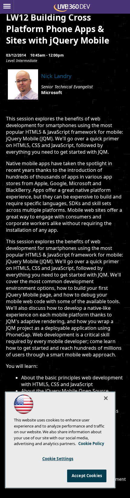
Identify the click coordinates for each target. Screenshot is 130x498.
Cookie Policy (91, 443)
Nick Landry (56, 76)
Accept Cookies (87, 475)
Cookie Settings (57, 458)
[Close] (105, 398)
